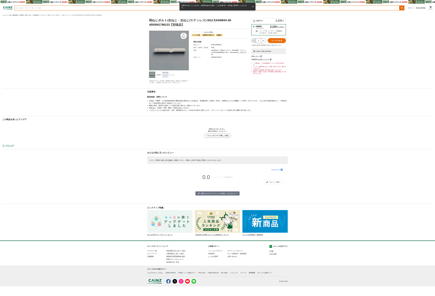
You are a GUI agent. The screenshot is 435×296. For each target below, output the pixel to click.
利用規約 (211, 254)
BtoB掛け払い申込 (172, 262)
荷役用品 (36, 15)
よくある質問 (213, 256)
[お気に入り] (183, 35)
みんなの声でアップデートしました (160, 235)
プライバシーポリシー (235, 251)
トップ (4, 15)
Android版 (273, 254)
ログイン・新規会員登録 (416, 8)
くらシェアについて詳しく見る (217, 135)
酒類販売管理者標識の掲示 (175, 256)
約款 (170, 160)
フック (43, 15)
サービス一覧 (152, 251)
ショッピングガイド (215, 251)
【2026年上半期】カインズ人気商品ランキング (212, 235)
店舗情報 (150, 256)
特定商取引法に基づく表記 (175, 251)
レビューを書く (208, 32)
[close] (253, 6)
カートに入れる (276, 40)
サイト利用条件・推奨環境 (236, 254)
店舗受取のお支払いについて (260, 59)
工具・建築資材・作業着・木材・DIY (20, 15)
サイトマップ (152, 254)
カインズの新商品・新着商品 (252, 235)
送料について (255, 56)
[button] (401, 7)
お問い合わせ (232, 256)
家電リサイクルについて (175, 259)
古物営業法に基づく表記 (175, 254)
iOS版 (271, 251)
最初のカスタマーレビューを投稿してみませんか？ (219, 193)
